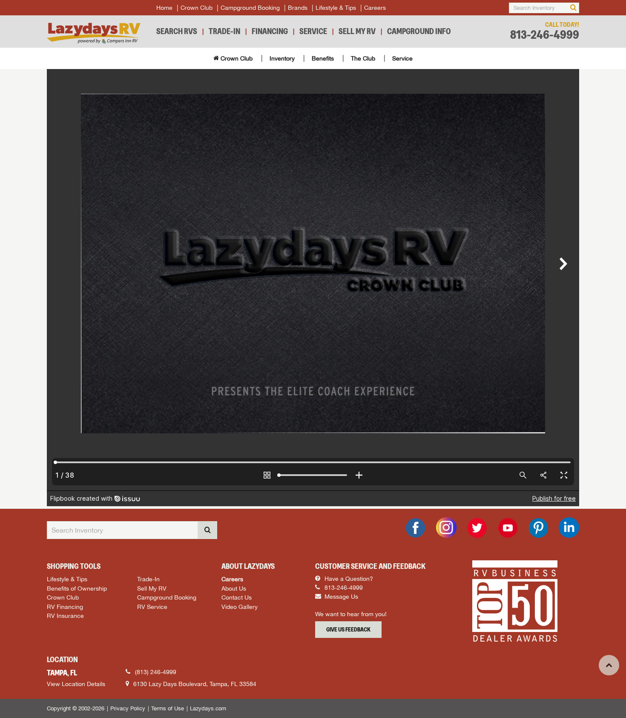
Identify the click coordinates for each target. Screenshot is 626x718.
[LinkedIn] (569, 527)
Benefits (323, 58)
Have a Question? (348, 578)
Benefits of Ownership (77, 588)
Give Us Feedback (348, 629)
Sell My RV (357, 31)
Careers (375, 7)
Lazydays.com (208, 708)
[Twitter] (477, 528)
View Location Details (76, 684)
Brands (297, 7)
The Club (363, 58)
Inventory (282, 58)
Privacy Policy (127, 708)
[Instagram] (446, 527)
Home (164, 7)
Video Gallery (239, 606)
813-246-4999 (544, 34)
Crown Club (196, 7)
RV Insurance (65, 615)
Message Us (340, 596)
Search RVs (176, 31)
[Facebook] (415, 528)
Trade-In (224, 31)
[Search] (573, 8)
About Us (233, 588)
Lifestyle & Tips (336, 7)
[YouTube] (507, 528)
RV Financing (65, 606)
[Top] (609, 665)
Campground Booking (250, 7)
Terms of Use (167, 708)
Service (313, 31)
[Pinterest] (538, 528)
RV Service (152, 606)
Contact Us (236, 597)
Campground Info (419, 31)
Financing (270, 31)
